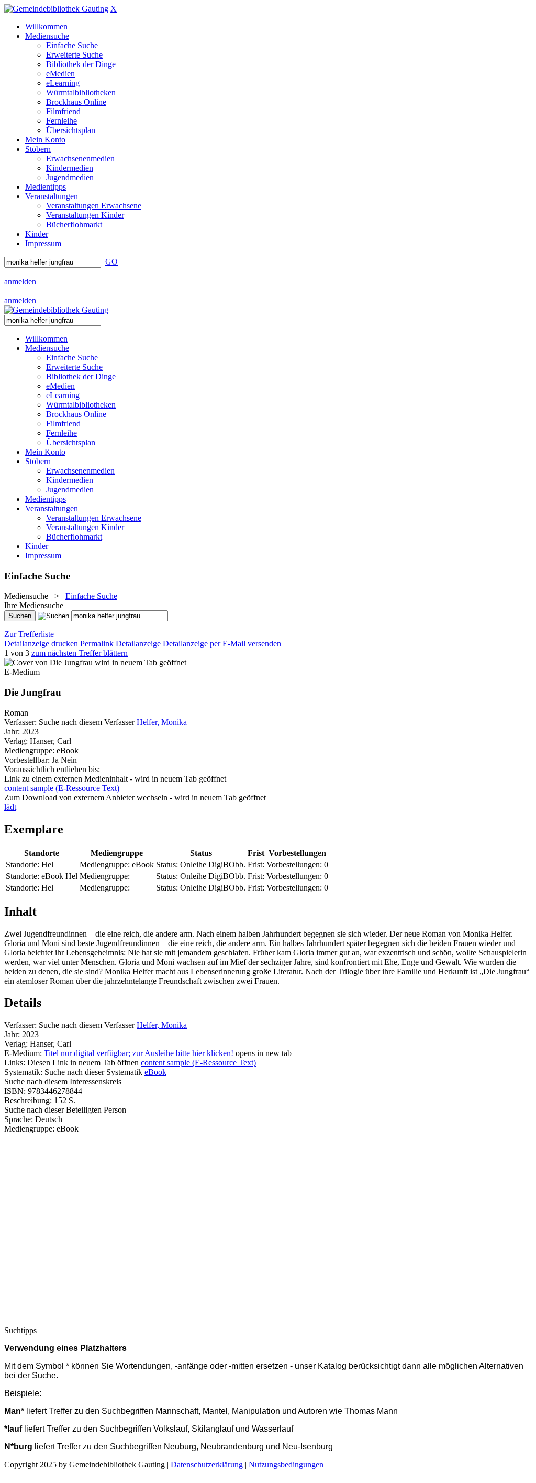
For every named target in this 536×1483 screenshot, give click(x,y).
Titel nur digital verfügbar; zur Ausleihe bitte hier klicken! (138, 1053)
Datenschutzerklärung (207, 1464)
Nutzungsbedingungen (286, 1464)
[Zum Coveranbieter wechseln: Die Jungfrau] (48, 662)
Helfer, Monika (162, 722)
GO (111, 261)
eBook (155, 1072)
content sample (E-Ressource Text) (198, 1062)
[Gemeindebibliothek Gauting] (56, 8)
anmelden (20, 281)
